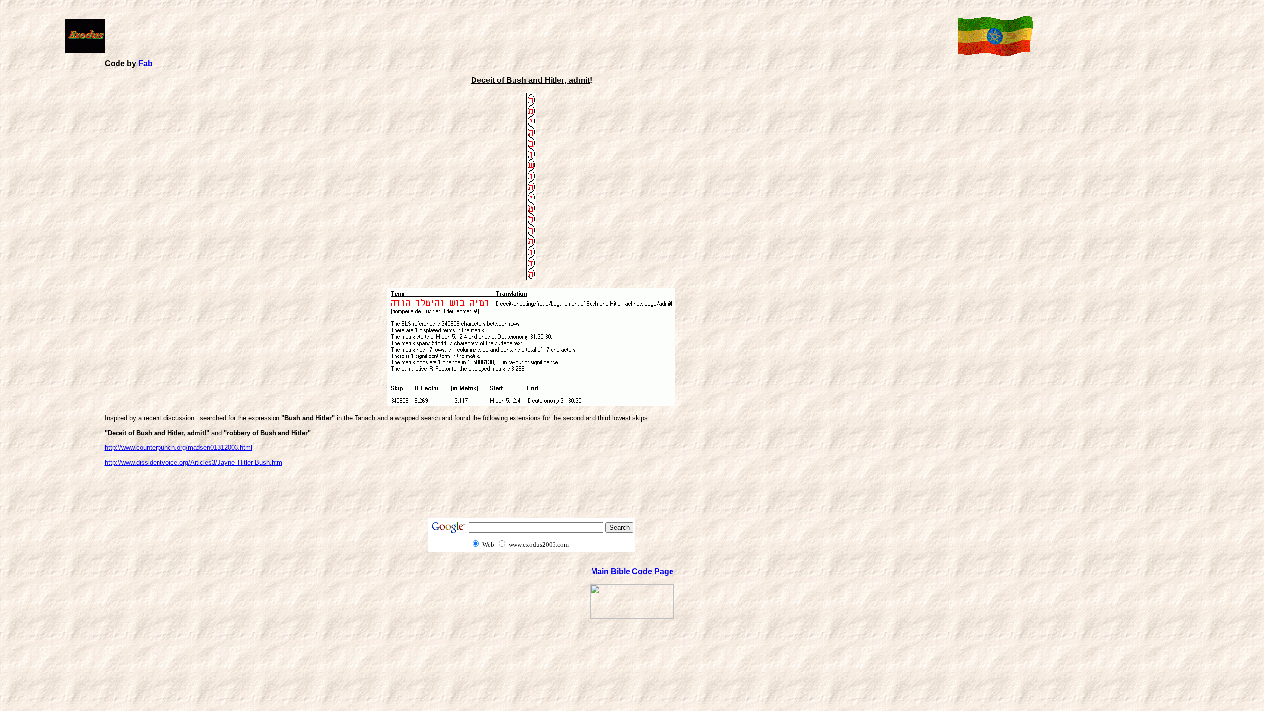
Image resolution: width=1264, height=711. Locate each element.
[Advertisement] (529, 35)
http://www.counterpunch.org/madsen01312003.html (178, 447)
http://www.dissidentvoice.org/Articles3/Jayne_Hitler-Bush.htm (193, 462)
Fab (145, 63)
